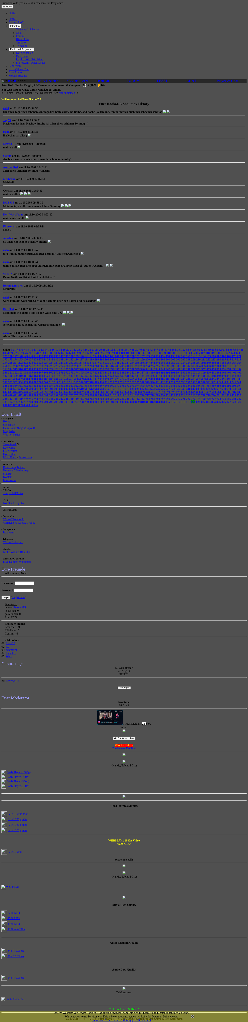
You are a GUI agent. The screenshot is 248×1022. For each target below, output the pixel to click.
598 (20, 388)
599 (26, 388)
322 (51, 369)
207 (183, 359)
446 (203, 375)
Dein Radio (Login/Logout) (19, 428)
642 (5, 392)
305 (203, 366)
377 (92, 372)
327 (76, 369)
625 (157, 388)
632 (193, 388)
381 (112, 372)
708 (102, 395)
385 (132, 372)
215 (224, 359)
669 (142, 392)
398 (198, 372)
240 (112, 362)
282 (87, 366)
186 (76, 359)
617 (117, 388)
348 (183, 369)
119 (212, 353)
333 (107, 369)
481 (142, 379)
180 (46, 359)
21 (72, 349)
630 (183, 388)
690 (10, 395)
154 (153, 356)
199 (142, 359)
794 (61, 401)
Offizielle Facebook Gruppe (19, 522)
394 (178, 372)
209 (193, 359)
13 (42, 349)
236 (92, 362)
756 (107, 398)
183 (61, 359)
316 (20, 369)
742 (36, 398)
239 (107, 362)
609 (76, 388)
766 (158, 398)
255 (188, 362)
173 (10, 359)
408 (10, 375)
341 (148, 369)
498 (229, 379)
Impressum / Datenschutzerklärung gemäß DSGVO (121, 1020)
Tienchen (11, 653)
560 (66, 385)
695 (36, 395)
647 (31, 392)
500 (239, 379)
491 (193, 379)
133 (46, 356)
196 (127, 359)
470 (87, 379)
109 (163, 353)
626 (163, 388)
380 (107, 372)
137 (66, 356)
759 (122, 398)
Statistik (7, 473)
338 (132, 369)
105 (143, 353)
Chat (18, 32)
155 (158, 356)
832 (15, 405)
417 (56, 375)
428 (112, 375)
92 (88, 353)
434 (142, 375)
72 (16, 353)
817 (178, 401)
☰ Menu (7, 6)
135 (56, 356)
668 (137, 392)
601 (36, 388)
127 (15, 356)
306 (209, 366)
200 (148, 359)
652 (56, 392)
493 (203, 379)
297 (163, 366)
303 (193, 366)
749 (71, 398)
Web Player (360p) (18, 781)
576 (148, 385)
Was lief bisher (11, 434)
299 (173, 366)
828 (234, 401)
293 (142, 366)
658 (87, 392)
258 (203, 362)
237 (97, 362)
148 (122, 356)
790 (41, 401)
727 (198, 395)
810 (142, 401)
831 (10, 405)
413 (35, 375)
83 (56, 353)
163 (198, 356)
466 (66, 379)
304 (198, 366)
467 (71, 379)
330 (92, 369)
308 (219, 366)
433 (137, 375)
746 (56, 398)
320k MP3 (13, 912)
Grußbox (21, 42)
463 (51, 379)
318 (31, 369)
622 (142, 388)
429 (117, 375)
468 (76, 379)
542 (213, 382)
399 (203, 372)
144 (102, 356)
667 (132, 392)
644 (15, 392)
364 (26, 372)
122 (228, 353)
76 (30, 353)
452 (234, 375)
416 (51, 375)
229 (56, 362)
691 (15, 395)
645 (20, 392)
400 (209, 372)
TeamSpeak (10, 444)
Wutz (9, 656)
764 (148, 398)
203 (163, 359)
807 (127, 401)
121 (222, 353)
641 (239, 388)
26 (90, 349)
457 (20, 379)
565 (92, 385)
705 (87, 395)
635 (208, 388)
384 (127, 372)
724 (183, 395)
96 (103, 353)
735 (239, 395)
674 (168, 392)
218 (239, 359)
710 (112, 395)
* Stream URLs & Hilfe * (124, 1009)
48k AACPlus (15, 956)
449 (218, 375)
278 (66, 366)
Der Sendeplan (24, 52)
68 (242, 349)
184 (66, 359)
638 (224, 388)
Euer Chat (9, 447)
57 (202, 349)
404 (229, 372)
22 (75, 349)
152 (142, 356)
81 (48, 353)
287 (112, 366)
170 (234, 356)
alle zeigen (124, 688)
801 (97, 401)
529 (147, 382)
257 (198, 362)
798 (81, 401)
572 (127, 385)
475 (112, 379)
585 (193, 385)
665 (122, 392)
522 (112, 382)
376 (87, 372)
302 (188, 366)
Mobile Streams (18, 75)
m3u (25, 813)
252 (173, 362)
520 (102, 382)
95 (99, 353)
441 (178, 375)
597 (15, 388)
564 (87, 385)
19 (64, 349)
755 (102, 398)
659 (92, 392)
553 (31, 385)
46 (162, 349)
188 (87, 359)
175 (20, 359)
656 (76, 392)
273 (41, 366)
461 (41, 379)
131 (36, 356)
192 (107, 359)
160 (183, 356)
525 (127, 382)
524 (122, 382)
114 (188, 353)
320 (41, 369)
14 (46, 349)
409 (15, 375)
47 (166, 349)
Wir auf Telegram (13, 542)
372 (66, 372)
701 (66, 395)
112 (178, 353)
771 (183, 398)
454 (5, 379)
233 (76, 362)
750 (76, 398)
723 (178, 395)
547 (239, 382)
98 (110, 353)
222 (20, 362)
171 (239, 356)
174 (15, 359)
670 (148, 392)
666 (127, 392)
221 (15, 362)
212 (208, 359)
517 (86, 382)
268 (15, 366)
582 (178, 385)
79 (41, 353)
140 (81, 356)
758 (117, 398)
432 (132, 375)
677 (183, 392)
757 (112, 398)
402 (219, 372)
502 (10, 382)
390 (158, 372)
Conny (7, 155)
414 (41, 375)
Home (6, 421)
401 (214, 372)
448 (213, 375)
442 (183, 375)
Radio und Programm (21, 49)
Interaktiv (15, 26)
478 (127, 379)
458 (26, 379)
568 (107, 385)
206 (178, 359)
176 (26, 359)
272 (36, 366)
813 (157, 401)
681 (203, 392)
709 (107, 395)
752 (87, 398)
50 (177, 349)
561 (71, 385)
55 (195, 349)
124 (238, 353)
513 (66, 382)
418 (61, 375)
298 (168, 366)
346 (173, 369)
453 (239, 375)
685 (224, 392)
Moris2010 (9, 143)
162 (193, 356)
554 (36, 385)
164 (203, 356)
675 (173, 392)
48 (170, 349)
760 (127, 398)
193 (112, 359)
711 (117, 395)
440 (173, 375)
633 (198, 388)
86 (66, 353)
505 (26, 382)
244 (132, 362)
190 (97, 359)
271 (31, 366)
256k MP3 (13, 918)
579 (163, 385)
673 (163, 392)
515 (76, 382)
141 (87, 356)
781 (234, 398)
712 (122, 395)
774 (198, 398)
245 (137, 362)
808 (132, 401)
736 (5, 398)
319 (36, 369)
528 (142, 382)
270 (26, 366)
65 (231, 349)
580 (168, 385)
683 (214, 392)
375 (81, 372)
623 (147, 388)
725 (188, 395)
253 (178, 362)
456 (15, 379)
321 (46, 369)
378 (97, 372)
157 (168, 356)
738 (15, 398)
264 (234, 362)
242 (122, 362)
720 (163, 395)
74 (23, 353)
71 (12, 353)
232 (71, 362)
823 (208, 401)
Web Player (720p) (18, 776)
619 (127, 388)
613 (96, 388)
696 (41, 395)
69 (5, 353)
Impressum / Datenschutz (30, 62)
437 (157, 375)
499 (234, 379)
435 (147, 375)
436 (152, 375)
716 (142, 395)
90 (81, 353)
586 (198, 385)
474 (107, 379)
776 (209, 398)
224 (31, 362)
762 (137, 398)
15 (50, 349)
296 (158, 366)
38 (133, 349)
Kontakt (7, 476)
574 (137, 385)
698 (51, 395)
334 (112, 369)
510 (51, 382)
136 (61, 356)
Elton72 (10, 643)
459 (31, 379)
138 (71, 356)
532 (163, 382)
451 (229, 375)
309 (224, 366)
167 (219, 356)
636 (213, 388)
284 (97, 366)
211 (203, 359)
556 (46, 385)
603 (46, 388)
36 (126, 349)
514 (71, 382)
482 (148, 379)
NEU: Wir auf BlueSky (16, 552)
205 (173, 359)
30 (104, 349)
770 (178, 398)
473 (102, 379)
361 (10, 372)
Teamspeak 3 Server (27, 29)
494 (209, 379)
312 (239, 366)
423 (86, 375)
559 (61, 385)
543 (218, 382)
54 (191, 349)
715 (137, 395)
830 (5, 405)
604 (51, 388)
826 (224, 401)
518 (91, 382)
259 (209, 362)
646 (26, 392)
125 (5, 356)
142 (92, 356)
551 (20, 385)
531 (157, 382)
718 (152, 395)
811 (147, 401)
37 (130, 349)
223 (26, 362)
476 (117, 379)
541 (208, 382)
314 (10, 369)
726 (193, 395)
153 (148, 356)
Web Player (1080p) (19, 772)
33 (115, 349)
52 (184, 349)
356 (224, 369)
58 (206, 349)
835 (31, 405)
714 (132, 395)
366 (36, 372)
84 (59, 353)
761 (132, 398)
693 (26, 395)
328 (81, 369)
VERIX (8, 273)
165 (209, 356)
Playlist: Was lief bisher (29, 59)
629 (178, 388)
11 (35, 349)
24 (82, 349)
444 (193, 375)
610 (81, 388)
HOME (13, 12)
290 (127, 366)
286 (107, 366)
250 (163, 362)
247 (148, 362)
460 (36, 379)
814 (163, 401)
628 (173, 388)
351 (198, 369)
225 (36, 362)
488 (178, 379)
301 (183, 366)
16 (53, 349)
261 (219, 362)
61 (217, 349)
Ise (7, 646)
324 (61, 369)
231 (66, 362)
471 (92, 379)
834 (26, 405)
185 (71, 359)
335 (117, 369)
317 (26, 369)
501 (5, 382)
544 (224, 382)
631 (188, 388)
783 (5, 401)
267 (10, 366)
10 (32, 349)
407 (5, 375)
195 (122, 359)
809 (137, 401)
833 (20, 405)
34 (119, 349)
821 (198, 401)
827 (229, 401)
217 (234, 359)
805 (117, 401)
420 (71, 375)
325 (66, 369)
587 (203, 385)
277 (61, 366)
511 (56, 382)
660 (97, 392)
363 (20, 372)
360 (5, 372)
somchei (8, 238)
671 (153, 392)
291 (132, 366)
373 (71, 372)
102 (128, 353)
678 (188, 392)
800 (92, 401)
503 (15, 382)
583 (183, 385)
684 (219, 392)
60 (213, 349)
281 (81, 366)
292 (137, 366)
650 (46, 392)
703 (76, 395)
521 (107, 382)
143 (97, 356)
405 (234, 372)
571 (122, 385)
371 (61, 372)
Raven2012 (12, 680)
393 (173, 372)
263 (229, 362)
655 (71, 392)
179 (41, 359)
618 (122, 388)
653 (61, 392)
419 (66, 375)
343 (158, 369)
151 (137, 356)
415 (46, 375)
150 (132, 356)
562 (76, 385)
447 (208, 375)
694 (31, 395)
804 (112, 401)
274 (46, 366)
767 (163, 398)
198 (137, 359)
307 (214, 366)
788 (31, 401)
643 (10, 392)
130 (31, 356)
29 (101, 349)
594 (239, 385)
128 (20, 356)
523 (117, 382)
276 (56, 366)
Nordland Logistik (13, 503)
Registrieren (18, 597)
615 (107, 388)
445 (198, 375)
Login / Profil (16, 22)
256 (193, 362)
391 (163, 372)
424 (91, 375)
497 (224, 379)
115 (193, 353)
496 (219, 379)
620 (132, 388)
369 (51, 372)
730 (213, 395)
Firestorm (9, 226)
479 (132, 379)
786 (20, 401)
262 (224, 362)
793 (56, 401)
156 (163, 356)
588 (209, 385)
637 (218, 388)
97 (106, 353)
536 (183, 382)
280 (76, 366)
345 (168, 369)
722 (173, 395)
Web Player (12, 886)
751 (81, 398)
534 (173, 382)
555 (41, 385)
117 (203, 353)
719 (157, 395)
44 (155, 349)
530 (152, 382)
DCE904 (8, 202)
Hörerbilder (22, 39)
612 (91, 388)
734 (234, 395)
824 (213, 401)
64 (228, 349)
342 (153, 369)
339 (137, 369)
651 (51, 392)
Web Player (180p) (18, 785)
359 (239, 369)
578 (158, 385)
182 (56, 359)
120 (217, 353)
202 (158, 359)
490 (188, 379)
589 (214, 385)
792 (51, 401)
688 (239, 392)
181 (51, 359)
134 (51, 356)
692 (20, 395)
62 (220, 349)
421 (76, 375)
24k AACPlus (15, 977)
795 (66, 401)
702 (71, 395)
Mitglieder (9, 431)
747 (61, 398)
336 (122, 369)
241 (117, 362)
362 (15, 372)
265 (239, 362)
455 (10, 379)
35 (122, 349)
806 (122, 401)
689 (5, 395)
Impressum (9, 480)
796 (71, 401)
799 (87, 401)
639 (229, 388)
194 (117, 359)
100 (118, 353)
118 (208, 353)
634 (203, 388)
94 (95, 353)
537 (188, 382)
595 (5, 388)
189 (92, 359)
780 (229, 398)
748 (66, 398)
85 (63, 353)
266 (5, 366)
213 (213, 359)
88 (74, 353)
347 (178, 369)
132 (41, 356)
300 (178, 366)
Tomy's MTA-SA (13, 493)
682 (209, 392)
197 (132, 359)
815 (168, 401)
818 (183, 401)
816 (173, 401)
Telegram (21, 45)
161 (188, 356)
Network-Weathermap (16, 470)
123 (233, 353)
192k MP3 (13, 923)
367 (41, 372)
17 (57, 349)
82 (52, 353)
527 (137, 382)
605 (56, 388)
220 (10, 362)
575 (142, 385)
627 (168, 388)
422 (81, 375)
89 (77, 353)
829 (239, 401)
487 (173, 379)
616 (112, 388)
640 (234, 388)
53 (188, 349)
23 (79, 349)
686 (229, 392)
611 (86, 388)
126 (10, 356)
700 (61, 395)
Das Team (22, 56)
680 (198, 392)
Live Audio (15, 72)
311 (234, 366)
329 (87, 369)
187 (81, 359)
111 (173, 353)
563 (81, 385)
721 (168, 395)
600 (31, 388)
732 (224, 395)
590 (219, 385)
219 (5, 362)
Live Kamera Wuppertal (17, 561)
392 (168, 372)
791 (46, 401)
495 (214, 379)
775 (203, 398)
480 (137, 379)
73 (19, 353)
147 (117, 356)
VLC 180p (14, 830)
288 (117, 366)
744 (46, 398)
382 (117, 372)
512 (61, 382)
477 (122, 379)
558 (56, 385)
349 (188, 369)
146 (112, 356)
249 (158, 362)
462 (46, 379)
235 (87, 362)
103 (133, 353)
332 (102, 369)
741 (31, 398)
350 (193, 369)
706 (92, 395)
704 (81, 395)
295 (153, 366)
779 (224, 398)
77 (34, 353)
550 (15, 385)
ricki (6, 108)
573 (132, 385)
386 (137, 372)
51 (180, 349)
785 (15, 401)
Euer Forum (10, 450)
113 (183, 353)
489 (183, 379)
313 (5, 369)
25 (86, 349)
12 (39, 349)
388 (148, 372)
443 (188, 375)
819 (188, 401)
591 (224, 385)
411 (25, 375)
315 (15, 369)
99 (114, 353)
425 (96, 375)
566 (97, 385)
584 (188, 385)
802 (102, 401)
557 (51, 385)
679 (193, 392)
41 (144, 349)
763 (142, 398)
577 (153, 385)
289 (122, 366)
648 (36, 392)
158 (173, 356)
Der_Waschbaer (13, 214)
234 (81, 362)
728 (203, 395)
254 (183, 362)
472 (97, 379)
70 (8, 353)
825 (218, 401)
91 (85, 353)
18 (61, 349)
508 (41, 382)
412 (30, 375)
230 (61, 362)
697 (46, 395)
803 (107, 401)
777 (214, 398)
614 (102, 388)
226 (41, 362)
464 (56, 379)
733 (229, 395)
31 (108, 349)
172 (5, 359)
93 (92, 353)
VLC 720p (14, 819)
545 (229, 382)
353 (209, 369)
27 (93, 349)
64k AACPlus (15, 950)
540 (203, 382)
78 (37, 353)
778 (219, 398)
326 (71, 369)
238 (102, 362)
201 (153, 359)
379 (102, 372)
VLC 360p (14, 824)
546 (234, 382)
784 (10, 401)
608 (71, 388)
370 (56, 372)
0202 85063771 (16, 998)
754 (97, 398)
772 (188, 398)
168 (224, 356)
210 (198, 359)
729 (208, 395)
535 (178, 382)
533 (168, 382)
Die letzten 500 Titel (124, 748)
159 (178, 356)
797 (76, 401)
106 (148, 353)
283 (92, 366)
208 (188, 359)
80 (45, 353)
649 (41, 392)
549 (10, 385)
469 (81, 379)
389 (153, 372)
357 (229, 369)
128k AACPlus (16, 929)
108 (158, 353)
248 (153, 362)
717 (147, 395)
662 (107, 392)
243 (127, 362)
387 (142, 372)
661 (102, 392)
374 (76, 372)
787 (26, 401)
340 (142, 369)
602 (41, 388)
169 (229, 356)
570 (117, 385)
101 (123, 353)
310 (229, 366)
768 (168, 398)
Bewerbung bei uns (14, 467)
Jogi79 (7, 120)
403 (224, 372)
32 (111, 349)
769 (173, 398)
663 (112, 392)
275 (51, 366)
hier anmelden (67, 92)
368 (46, 372)
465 (61, 379)
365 (31, 372)
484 (158, 379)
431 (127, 375)
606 (61, 388)
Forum (20, 36)
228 (51, 362)
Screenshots (25, 457)
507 (36, 382)
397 (193, 372)
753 (92, 398)
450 (224, 375)
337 (127, 369)
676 (178, 392)
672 (158, 392)
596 (10, 388)
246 (142, 362)
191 (102, 359)
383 (122, 372)
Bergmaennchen (13, 285)
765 (153, 398)
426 (102, 375)
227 (46, 362)
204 (168, 359)
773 (193, 398)
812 (152, 401)
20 (68, 349)
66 (235, 349)
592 (229, 385)
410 (20, 375)
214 (218, 359)
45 (159, 349)
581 (173, 385)
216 (229, 359)
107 (153, 353)
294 (148, 366)
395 (183, 372)
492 (198, 379)
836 (36, 405)
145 (107, 356)
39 (137, 349)
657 (81, 392)
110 (168, 353)
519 (96, 382)
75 (27, 353)
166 (214, 356)
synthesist (11, 649)
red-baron (9, 179)
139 (76, 356)
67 (239, 349)
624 (152, 388)
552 (26, 385)
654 (66, 392)
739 (20, 398)
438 (163, 375)
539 (198, 382)
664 (117, 392)
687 (234, 392)
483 (153, 379)
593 (234, 385)
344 (163, 369)
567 (102, 385)
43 (151, 349)
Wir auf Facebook (13, 519)
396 (188, 372)
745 (51, 398)
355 (219, 369)
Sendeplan (15, 65)
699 (56, 395)
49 (173, 349)
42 (148, 349)
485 (163, 379)
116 (198, 353)
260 (214, 362)
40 (141, 349)
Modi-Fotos (10, 457)
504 (20, 382)
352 (203, 369)
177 (31, 359)
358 (234, 369)
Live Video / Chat (19, 69)
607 (66, 388)
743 (41, 398)
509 (46, 382)
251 (168, 362)
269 (20, 366)
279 (71, 366)
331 (97, 369)
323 (56, 369)
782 (239, 398)
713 (127, 395)
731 (218, 395)
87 (70, 353)
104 (138, 353)
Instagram (8, 532)
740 (26, 398)
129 (26, 356)
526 (132, 382)
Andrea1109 (10, 167)
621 (137, 388)
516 (81, 382)
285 (102, 366)
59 (210, 349)
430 (122, 375)
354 (214, 369)
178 (36, 359)
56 (199, 349)
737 (10, 398)
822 (203, 401)
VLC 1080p (15, 813)
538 (193, 382)
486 (168, 379)
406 (239, 372)
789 (36, 401)
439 (168, 375)
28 (97, 349)
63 (224, 349)
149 (127, 356)
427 (107, 375)
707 (97, 395)
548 (5, 385)
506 (31, 382)
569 (112, 385)
